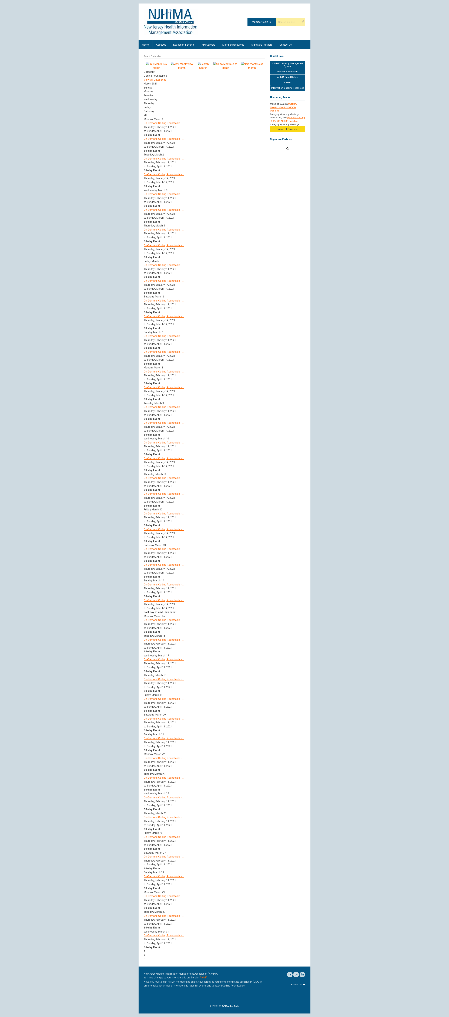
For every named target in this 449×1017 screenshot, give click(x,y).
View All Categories (155, 79)
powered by (216, 1006)
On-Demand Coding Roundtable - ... (164, 123)
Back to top (296, 984)
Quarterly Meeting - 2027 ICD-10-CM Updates (283, 107)
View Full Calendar (288, 129)
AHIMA (203, 977)
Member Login (260, 22)
